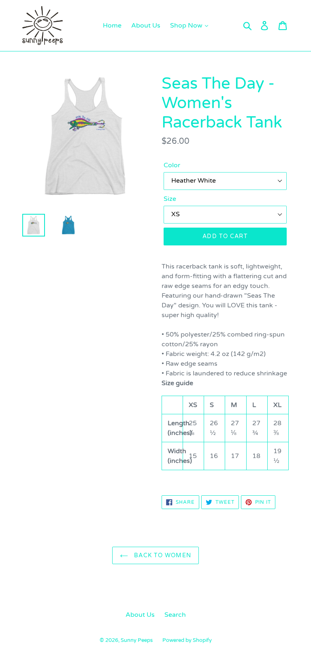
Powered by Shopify (187, 640)
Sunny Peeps (137, 640)
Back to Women (161, 555)
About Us (145, 25)
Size (170, 199)
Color (172, 165)
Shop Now (187, 25)
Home (112, 25)
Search (175, 615)
